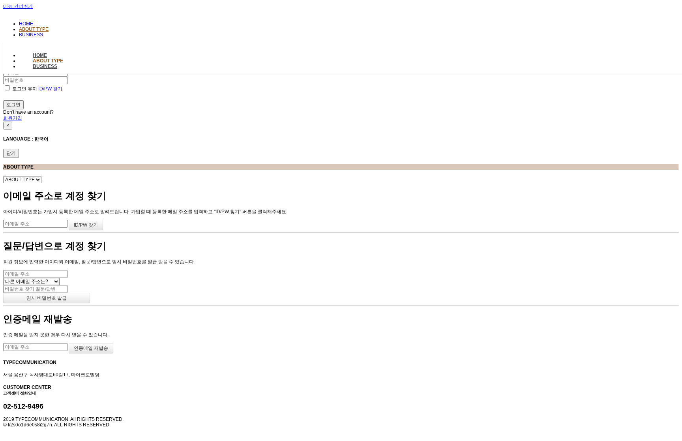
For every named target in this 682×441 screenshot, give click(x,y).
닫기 (11, 153)
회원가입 (12, 118)
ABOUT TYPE (34, 29)
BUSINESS (31, 35)
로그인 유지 (24, 89)
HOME (26, 23)
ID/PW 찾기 (50, 89)
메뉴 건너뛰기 (18, 6)
